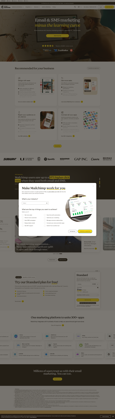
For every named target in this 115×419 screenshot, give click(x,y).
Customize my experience (85, 231)
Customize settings (105, 416)
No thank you (72, 231)
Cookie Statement (33, 417)
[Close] (93, 186)
